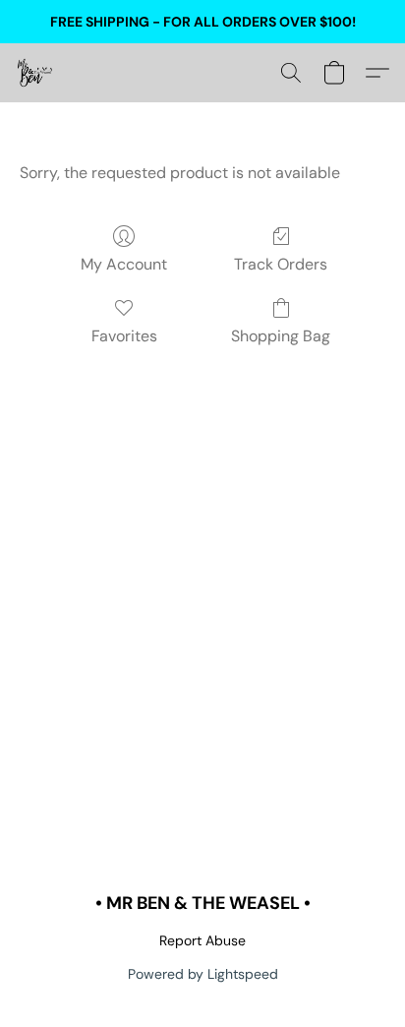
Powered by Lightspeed (203, 974)
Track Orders (280, 264)
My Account (124, 264)
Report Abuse (202, 940)
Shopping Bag (280, 336)
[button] (35, 72)
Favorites (124, 336)
